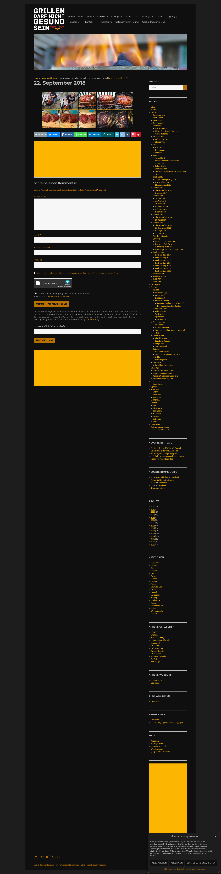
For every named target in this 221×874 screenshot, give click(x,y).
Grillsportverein (157, 651)
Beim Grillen (158, 118)
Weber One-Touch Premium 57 (168, 131)
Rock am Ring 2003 (163, 271)
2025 (153, 509)
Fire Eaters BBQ (157, 638)
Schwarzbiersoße (162, 327)
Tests (155, 145)
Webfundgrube (157, 611)
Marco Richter (157, 480)
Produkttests (156, 600)
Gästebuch (157, 408)
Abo (154, 405)
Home (71, 16)
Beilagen (156, 349)
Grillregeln (116, 16)
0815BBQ (154, 632)
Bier (152, 568)
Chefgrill (154, 635)
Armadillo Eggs (161, 158)
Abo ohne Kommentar (58, 296)
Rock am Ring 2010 (163, 263)
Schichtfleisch (161, 169)
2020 (153, 523)
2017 (153, 531)
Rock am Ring (158, 252)
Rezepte (129, 16)
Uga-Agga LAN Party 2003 (165, 241)
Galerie (101, 16)
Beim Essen (158, 120)
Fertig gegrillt (158, 123)
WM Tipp (157, 397)
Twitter (156, 416)
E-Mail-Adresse (43, 247)
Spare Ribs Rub (161, 346)
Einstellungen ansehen (201, 863)
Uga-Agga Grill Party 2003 (165, 244)
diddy (153, 483)
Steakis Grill (160, 142)
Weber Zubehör (161, 134)
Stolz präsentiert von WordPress (94, 865)
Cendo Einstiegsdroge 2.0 (165, 180)
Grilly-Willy (156, 654)
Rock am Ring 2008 (163, 266)
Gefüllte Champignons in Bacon (168, 354)
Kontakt (89, 22)
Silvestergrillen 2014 (163, 225)
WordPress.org (157, 749)
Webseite (154, 614)
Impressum (200, 869)
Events (153, 576)
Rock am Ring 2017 (163, 255)
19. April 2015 (160, 220)
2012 (153, 544)
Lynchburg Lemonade (164, 365)
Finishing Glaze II (162, 341)
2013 (153, 541)
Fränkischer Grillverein (160, 640)
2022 (153, 517)
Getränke (157, 362)
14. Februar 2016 (161, 206)
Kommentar (41, 196)
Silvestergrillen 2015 (163, 217)
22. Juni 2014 (160, 233)
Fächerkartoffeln (162, 352)
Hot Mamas (160, 150)
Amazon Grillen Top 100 (163, 379)
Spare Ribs (159, 317)
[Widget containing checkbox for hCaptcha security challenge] (53, 283)
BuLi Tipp (157, 395)
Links (159, 16)
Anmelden (155, 741)
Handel (154, 592)
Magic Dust (159, 344)
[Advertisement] (88, 159)
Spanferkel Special (160, 236)
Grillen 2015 (158, 215)
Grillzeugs (146, 16)
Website (38, 260)
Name (37, 235)
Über (80, 16)
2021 (153, 520)
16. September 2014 (163, 228)
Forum (90, 16)
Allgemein (155, 563)
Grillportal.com (157, 648)
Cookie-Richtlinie (169, 869)
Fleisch (156, 290)
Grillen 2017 (158, 188)
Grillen (154, 590)
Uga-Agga (155, 683)
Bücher (154, 571)
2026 (153, 507)
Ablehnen (177, 863)
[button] (215, 836)
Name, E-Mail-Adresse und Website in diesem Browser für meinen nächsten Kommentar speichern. (78, 273)
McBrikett (159, 153)
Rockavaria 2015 (159, 276)
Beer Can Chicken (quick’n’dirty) (170, 303)
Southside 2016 (159, 274)
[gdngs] (173, 16)
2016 (153, 533)
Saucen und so (159, 322)
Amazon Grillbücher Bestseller (165, 376)
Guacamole (159, 325)
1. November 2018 (162, 182)
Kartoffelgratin (161, 360)
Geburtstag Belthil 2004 (164, 247)
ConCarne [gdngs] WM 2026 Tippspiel (166, 448)
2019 (153, 525)
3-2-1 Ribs (161, 319)
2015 (153, 536)
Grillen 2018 (53, 78)
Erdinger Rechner (162, 139)
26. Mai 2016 (160, 198)
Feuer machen (159, 115)
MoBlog (154, 598)
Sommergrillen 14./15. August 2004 (169, 249)
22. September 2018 (163, 185)
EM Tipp (156, 400)
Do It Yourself (158, 137)
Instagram (157, 411)
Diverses (158, 147)
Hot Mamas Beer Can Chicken (169, 306)
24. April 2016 (160, 201)
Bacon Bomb (160, 295)
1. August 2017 (161, 193)
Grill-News (155, 646)
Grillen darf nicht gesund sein (46, 865)
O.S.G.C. (154, 659)
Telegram (157, 419)
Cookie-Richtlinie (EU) (153, 22)
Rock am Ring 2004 (163, 268)
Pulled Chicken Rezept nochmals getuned (167, 456)
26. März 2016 (161, 204)
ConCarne (155, 720)
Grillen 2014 (158, 223)
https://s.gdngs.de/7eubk (118, 78)
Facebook (157, 414)
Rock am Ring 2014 (163, 258)
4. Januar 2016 (161, 209)
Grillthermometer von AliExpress (164, 451)
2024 (153, 512)
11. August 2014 (161, 231)
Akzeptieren (159, 863)
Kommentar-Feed (158, 746)
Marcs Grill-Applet (158, 656)
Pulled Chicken (161, 166)
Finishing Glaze (161, 338)
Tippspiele (73, 22)
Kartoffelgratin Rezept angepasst (164, 453)
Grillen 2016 (158, 196)
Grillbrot (158, 357)
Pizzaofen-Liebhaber (159, 477)
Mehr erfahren (91, 320)
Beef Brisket (160, 298)
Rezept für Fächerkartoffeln (162, 459)
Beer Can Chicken (162, 301)
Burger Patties (161, 309)
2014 (153, 539)
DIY (152, 573)
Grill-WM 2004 (159, 279)
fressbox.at (155, 643)
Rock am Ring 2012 (163, 260)
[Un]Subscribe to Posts (160, 752)
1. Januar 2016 (160, 212)
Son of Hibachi (161, 128)
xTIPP (155, 392)
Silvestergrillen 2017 (163, 190)
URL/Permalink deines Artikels (49, 326)
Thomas (154, 488)
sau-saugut (155, 662)
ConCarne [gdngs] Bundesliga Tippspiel (167, 722)
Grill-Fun (157, 282)
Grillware (157, 126)
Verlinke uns (158, 384)
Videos (153, 608)
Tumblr (156, 422)
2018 (153, 528)
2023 (153, 515)
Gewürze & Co (158, 336)
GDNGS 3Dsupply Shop (162, 373)
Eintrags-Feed (157, 744)
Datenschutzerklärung (186, 869)
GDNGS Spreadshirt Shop (163, 371)
